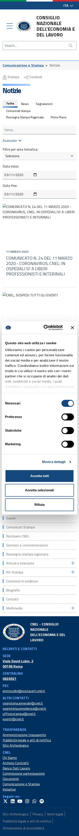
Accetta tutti (39, 476)
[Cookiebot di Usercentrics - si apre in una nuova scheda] (46, 327)
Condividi (35, 76)
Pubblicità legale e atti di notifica (27, 740)
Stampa (13, 76)
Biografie (13, 590)
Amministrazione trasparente (24, 734)
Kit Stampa (14, 572)
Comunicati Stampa (20, 527)
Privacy (37, 814)
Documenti (11, 778)
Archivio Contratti (16, 763)
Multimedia (14, 608)
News (25, 103)
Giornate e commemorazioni (27, 545)
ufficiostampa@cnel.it (19, 713)
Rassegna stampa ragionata (27, 554)
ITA (66, 5)
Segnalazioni (44, 103)
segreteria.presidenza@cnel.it (24, 708)
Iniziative (9, 789)
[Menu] (10, 26)
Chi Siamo (10, 757)
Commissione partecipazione (24, 773)
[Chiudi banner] (72, 327)
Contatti (12, 599)
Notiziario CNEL (17, 536)
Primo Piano (58, 117)
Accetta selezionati (39, 490)
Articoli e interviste (20, 563)
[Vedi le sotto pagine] (72, 563)
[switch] (67, 416)
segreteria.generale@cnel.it (23, 703)
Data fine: (10, 185)
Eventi (11, 518)
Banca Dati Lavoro (16, 768)
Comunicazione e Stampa (23, 65)
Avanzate (10, 140)
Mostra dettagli (54, 462)
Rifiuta (39, 504)
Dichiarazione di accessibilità (23, 828)
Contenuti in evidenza (22, 581)
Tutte (10, 103)
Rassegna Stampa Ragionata (25, 117)
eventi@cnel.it (13, 719)
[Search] (71, 45)
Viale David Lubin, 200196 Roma (18, 663)
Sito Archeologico (16, 745)
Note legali (55, 814)
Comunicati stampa (18, 110)
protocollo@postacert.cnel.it (24, 691)
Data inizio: (11, 166)
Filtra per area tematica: (20, 149)
